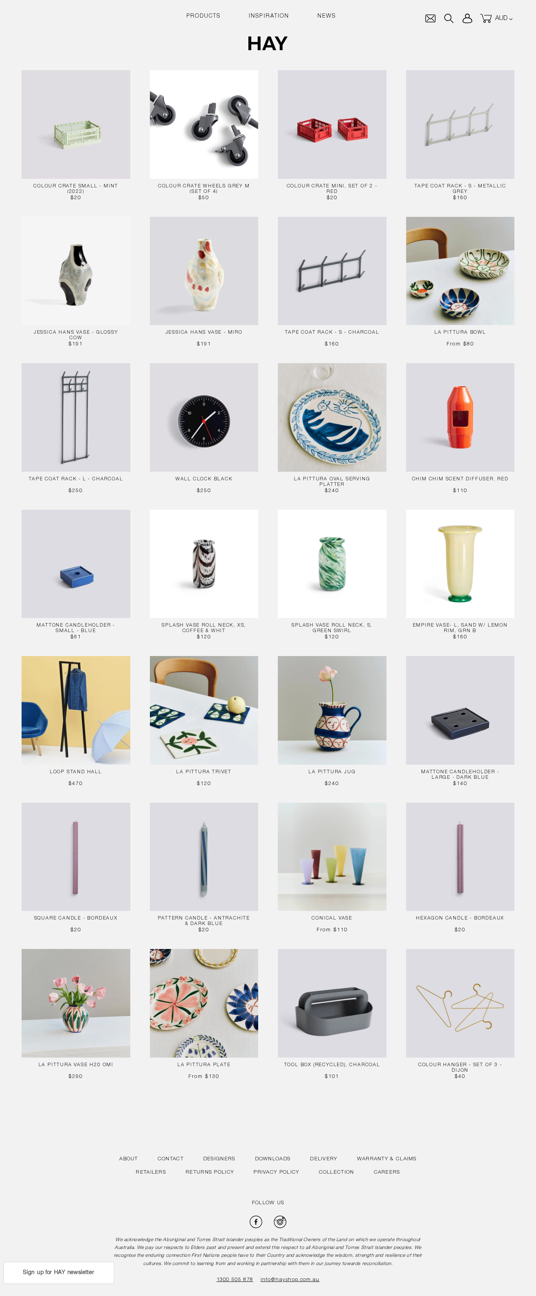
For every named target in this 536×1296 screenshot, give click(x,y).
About (128, 1159)
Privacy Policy (276, 1172)
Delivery (323, 1159)
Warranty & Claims (387, 1159)
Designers (219, 1159)
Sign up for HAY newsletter (58, 1273)
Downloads (273, 1159)
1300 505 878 (235, 1280)
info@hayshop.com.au (290, 1280)
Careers (387, 1172)
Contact (171, 1159)
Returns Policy (210, 1172)
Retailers (151, 1172)
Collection (336, 1172)
